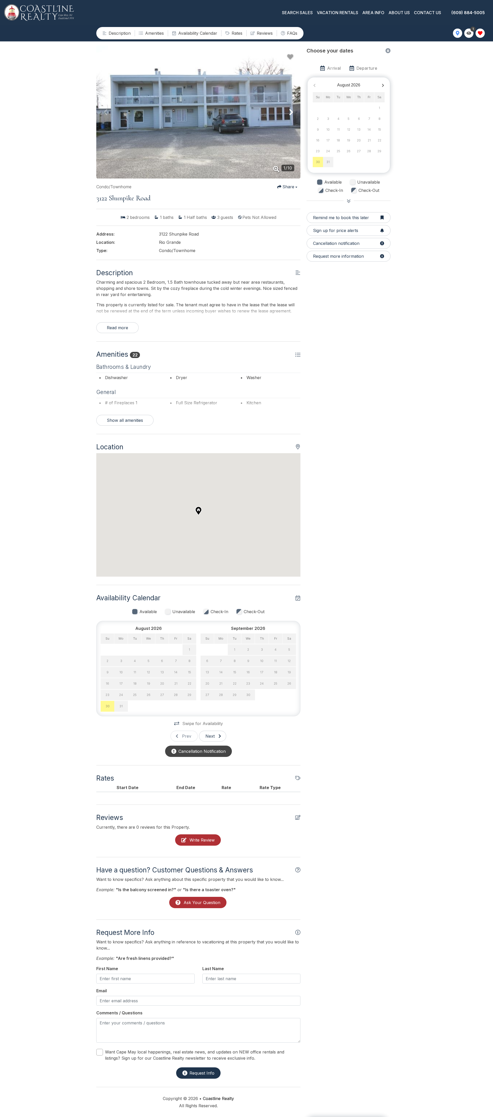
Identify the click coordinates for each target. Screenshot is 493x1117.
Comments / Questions (119, 1012)
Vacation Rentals (337, 12)
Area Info (373, 12)
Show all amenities (125, 420)
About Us (399, 12)
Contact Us (427, 12)
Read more (117, 327)
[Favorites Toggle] (480, 33)
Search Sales (297, 12)
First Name (107, 968)
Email (101, 990)
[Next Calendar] (383, 85)
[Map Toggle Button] (457, 33)
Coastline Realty (218, 1098)
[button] (105, 112)
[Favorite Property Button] (290, 57)
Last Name (213, 968)
